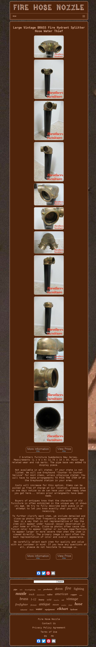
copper (74, 594)
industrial (23, 610)
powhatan (48, 589)
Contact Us (49, 623)
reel (63, 600)
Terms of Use (49, 632)
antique (44, 604)
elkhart (62, 609)
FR (52, 636)
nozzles (63, 605)
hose (78, 604)
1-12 (33, 599)
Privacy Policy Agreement (48, 627)
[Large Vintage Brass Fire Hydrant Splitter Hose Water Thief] (48, 47)
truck (31, 594)
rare (39, 590)
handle (56, 600)
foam (70, 605)
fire (68, 588)
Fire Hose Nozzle (49, 619)
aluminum (41, 595)
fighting (79, 589)
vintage (72, 599)
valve (49, 594)
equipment (50, 609)
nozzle (21, 593)
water (39, 609)
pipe (15, 589)
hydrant (73, 609)
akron (59, 589)
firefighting (30, 590)
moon (56, 604)
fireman (33, 605)
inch (21, 590)
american (61, 594)
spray (80, 595)
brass (24, 598)
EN (45, 636)
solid (49, 599)
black (31, 610)
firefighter (21, 604)
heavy (41, 599)
